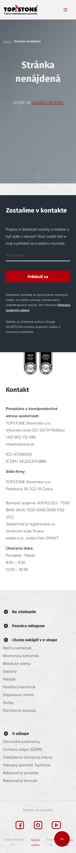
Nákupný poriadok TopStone (26, 765)
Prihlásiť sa (38, 276)
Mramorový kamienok (21, 655)
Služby (8, 702)
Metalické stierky (17, 663)
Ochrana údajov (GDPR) (22, 749)
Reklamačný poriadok (20, 772)
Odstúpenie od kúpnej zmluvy (28, 757)
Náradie (9, 679)
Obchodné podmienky (21, 741)
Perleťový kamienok (19, 686)
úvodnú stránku (47, 102)
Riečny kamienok (17, 647)
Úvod (6, 41)
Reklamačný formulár (20, 780)
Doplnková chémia (18, 694)
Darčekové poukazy (19, 710)
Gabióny (10, 671)
